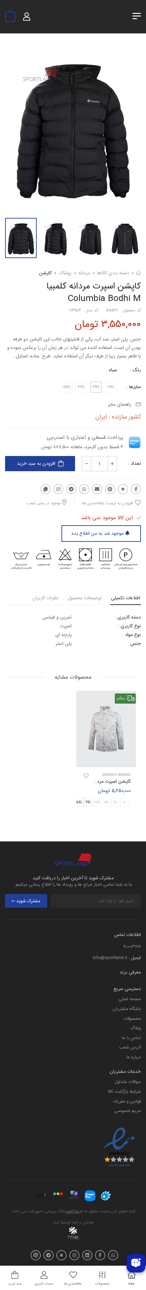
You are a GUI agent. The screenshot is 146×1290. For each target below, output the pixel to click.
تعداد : (134, 463)
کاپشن (45, 273)
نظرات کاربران (45, 598)
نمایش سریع (106, 760)
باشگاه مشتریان (127, 1008)
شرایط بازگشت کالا (124, 1091)
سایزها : (133, 386)
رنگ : (135, 370)
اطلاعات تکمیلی (125, 598)
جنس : (134, 643)
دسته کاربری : (128, 617)
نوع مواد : (131, 634)
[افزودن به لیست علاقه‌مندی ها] (86, 776)
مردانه (84, 273)
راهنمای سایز (121, 404)
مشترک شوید (28, 901)
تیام (56, 1222)
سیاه (113, 370)
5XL (79, 802)
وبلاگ (135, 1028)
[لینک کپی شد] (45, 489)
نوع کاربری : (129, 626)
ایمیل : (135, 957)
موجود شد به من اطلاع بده (98, 533)
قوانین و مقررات (127, 1101)
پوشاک (65, 273)
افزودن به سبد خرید (36, 463)
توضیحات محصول (85, 598)
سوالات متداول (127, 1081)
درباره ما (133, 1057)
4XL (88, 802)
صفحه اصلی (129, 999)
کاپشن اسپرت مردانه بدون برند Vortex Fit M (87, 781)
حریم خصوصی (127, 1110)
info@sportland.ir (110, 957)
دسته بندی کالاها (113, 273)
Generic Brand (116, 775)
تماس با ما (131, 1037)
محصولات (132, 1018)
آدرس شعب (130, 1047)
